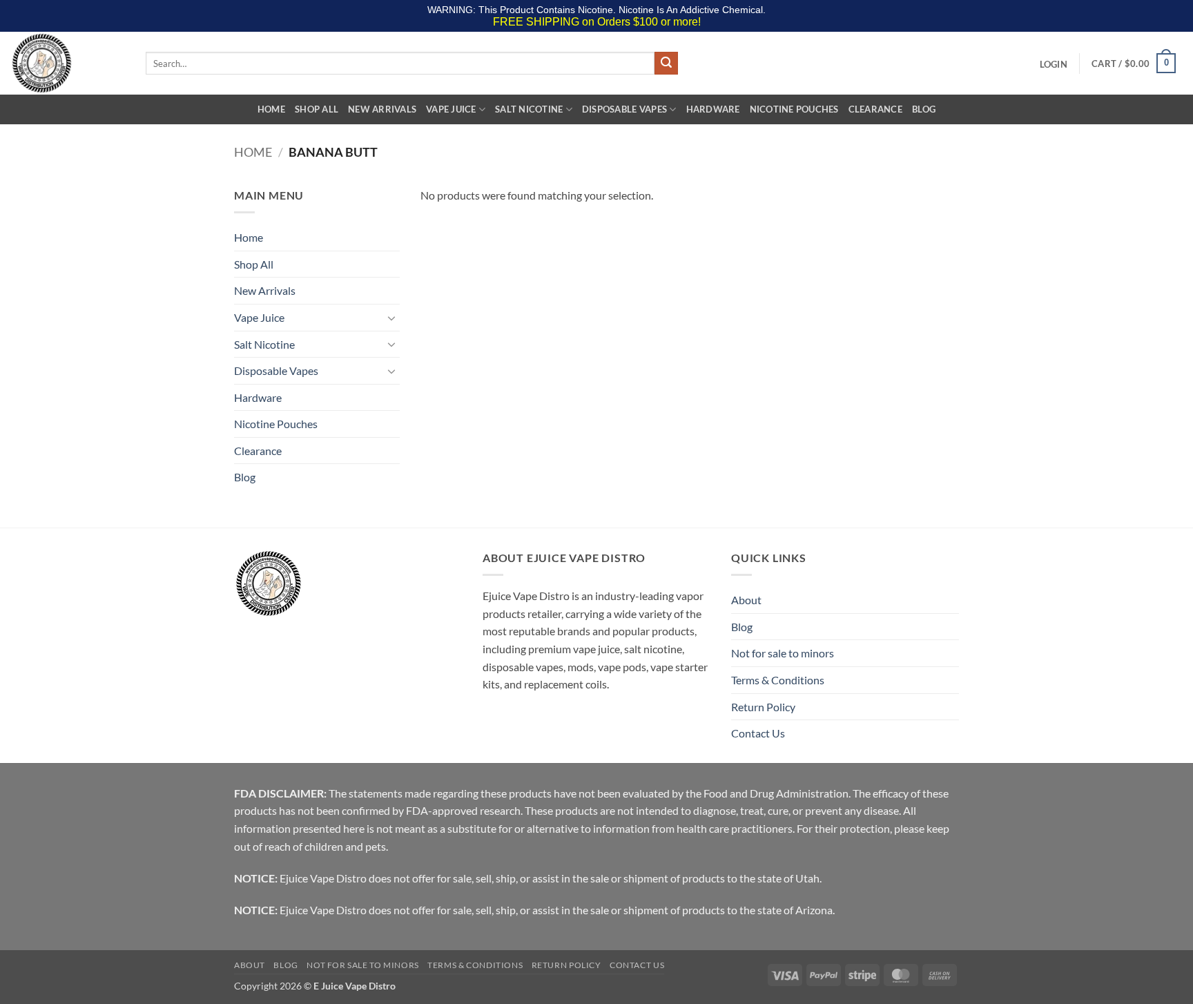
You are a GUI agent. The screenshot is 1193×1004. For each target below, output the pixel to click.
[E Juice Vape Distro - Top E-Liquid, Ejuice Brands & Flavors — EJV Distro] (67, 63)
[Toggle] (391, 317)
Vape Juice (451, 109)
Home (271, 109)
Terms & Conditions (777, 679)
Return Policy (763, 706)
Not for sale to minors (782, 652)
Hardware (713, 109)
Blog (923, 109)
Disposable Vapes (624, 109)
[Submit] (666, 63)
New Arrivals (382, 109)
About (746, 599)
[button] (1053, 64)
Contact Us (758, 733)
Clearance (875, 109)
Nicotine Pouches (794, 109)
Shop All (316, 109)
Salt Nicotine (529, 109)
